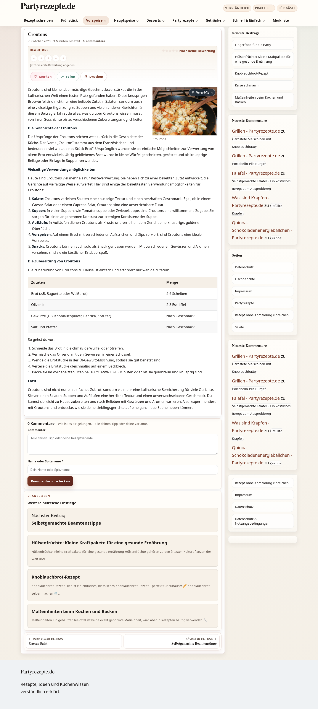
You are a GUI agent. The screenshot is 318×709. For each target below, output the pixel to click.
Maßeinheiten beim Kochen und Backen (259, 99)
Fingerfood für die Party (253, 44)
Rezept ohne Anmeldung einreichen (262, 315)
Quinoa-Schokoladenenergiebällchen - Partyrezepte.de (262, 230)
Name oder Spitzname (45, 461)
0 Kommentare (94, 41)
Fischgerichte (245, 279)
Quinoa (275, 238)
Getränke (213, 20)
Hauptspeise (124, 20)
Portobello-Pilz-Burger (249, 163)
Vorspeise (94, 20)
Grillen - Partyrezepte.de (256, 131)
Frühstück (69, 20)
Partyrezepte (183, 20)
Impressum (243, 291)
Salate (239, 327)
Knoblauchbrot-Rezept (251, 73)
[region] (122, 305)
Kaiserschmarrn (247, 85)
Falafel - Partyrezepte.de (256, 173)
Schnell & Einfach (247, 20)
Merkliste (281, 20)
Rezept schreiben (38, 20)
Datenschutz (244, 267)
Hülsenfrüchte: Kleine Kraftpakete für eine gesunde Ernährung (263, 58)
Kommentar (36, 430)
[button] (185, 111)
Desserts (153, 20)
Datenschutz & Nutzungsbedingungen (252, 521)
